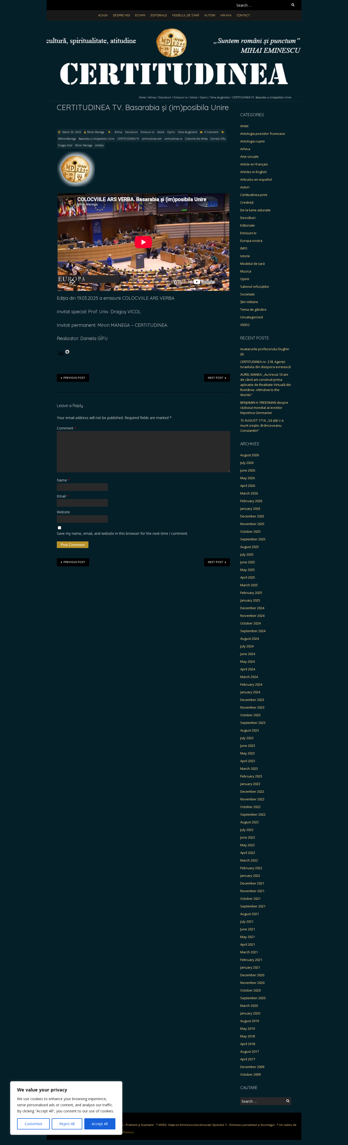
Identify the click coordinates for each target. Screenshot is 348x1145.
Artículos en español (256, 179)
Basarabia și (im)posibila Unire (96, 138)
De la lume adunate (255, 210)
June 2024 (247, 654)
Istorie (193, 97)
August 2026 (249, 455)
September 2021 (252, 906)
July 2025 (246, 554)
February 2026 (251, 501)
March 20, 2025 (71, 132)
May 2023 (247, 753)
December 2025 (252, 516)
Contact (243, 15)
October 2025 (250, 531)
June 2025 (247, 562)
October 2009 (250, 1074)
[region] (66, 1108)
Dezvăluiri (164, 97)
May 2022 (247, 845)
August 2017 (249, 1051)
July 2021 (246, 921)
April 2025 (247, 577)
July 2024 (246, 646)
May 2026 (247, 478)
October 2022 (250, 806)
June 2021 (247, 929)
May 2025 (247, 569)
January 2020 (250, 1013)
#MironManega (67, 138)
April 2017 (247, 1059)
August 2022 (249, 822)
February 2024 (251, 684)
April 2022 (247, 852)
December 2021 (252, 883)
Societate (247, 294)
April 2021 (247, 944)
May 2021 (247, 936)
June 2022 (247, 837)
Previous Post (74, 378)
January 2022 (250, 875)
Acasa (103, 15)
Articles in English (253, 172)
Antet (244, 126)
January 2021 (250, 967)
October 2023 (250, 715)
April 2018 (247, 1044)
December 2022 (252, 791)
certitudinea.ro (173, 138)
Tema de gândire (220, 97)
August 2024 (249, 638)
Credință (246, 202)
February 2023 (251, 776)
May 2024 (247, 661)
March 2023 (249, 768)
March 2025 (249, 585)
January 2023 (250, 784)
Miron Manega (95, 132)
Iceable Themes (122, 1132)
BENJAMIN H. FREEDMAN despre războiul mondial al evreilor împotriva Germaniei (264, 407)
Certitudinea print (253, 194)
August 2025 (249, 546)
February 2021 (251, 959)
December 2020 (252, 975)
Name (63, 480)
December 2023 (252, 699)
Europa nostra (251, 240)
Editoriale (159, 15)
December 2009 (252, 1066)
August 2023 (249, 730)
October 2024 (250, 623)
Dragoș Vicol (65, 145)
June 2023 (247, 745)
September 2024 (252, 631)
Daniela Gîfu (218, 138)
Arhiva (226, 15)
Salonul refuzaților (254, 286)
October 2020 (250, 990)
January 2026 (250, 508)
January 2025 (250, 600)
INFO (243, 248)
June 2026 (247, 470)
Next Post (215, 378)
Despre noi (121, 15)
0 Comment (212, 132)
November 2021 (252, 891)
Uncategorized (251, 317)
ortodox (99, 145)
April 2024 (247, 669)
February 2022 (251, 868)
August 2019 (249, 1021)
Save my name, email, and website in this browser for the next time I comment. (122, 533)
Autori (209, 15)
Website (63, 512)
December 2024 (252, 608)
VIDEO (245, 324)
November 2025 (252, 524)
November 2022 (252, 799)
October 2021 (250, 898)
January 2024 (250, 692)
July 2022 (246, 829)
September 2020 (252, 998)
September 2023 (252, 722)
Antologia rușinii (252, 141)
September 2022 (252, 814)
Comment (66, 428)
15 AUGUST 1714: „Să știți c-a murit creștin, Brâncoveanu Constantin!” (262, 425)
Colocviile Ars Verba (196, 138)
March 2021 (249, 952)
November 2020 (252, 982)
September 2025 (252, 539)
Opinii (204, 97)
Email (63, 496)
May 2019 (247, 1028)
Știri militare (249, 302)
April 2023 (247, 761)
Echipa (140, 15)
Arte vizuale (249, 156)
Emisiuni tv (181, 97)
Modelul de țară (185, 15)
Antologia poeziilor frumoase (262, 133)
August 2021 (249, 914)
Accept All (100, 1123)
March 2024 (249, 676)
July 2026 (246, 462)
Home (142, 97)
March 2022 (249, 860)
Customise (33, 1123)
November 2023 (252, 707)
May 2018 (247, 1036)
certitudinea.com (152, 138)
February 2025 (251, 592)
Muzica (245, 271)
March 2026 (249, 493)
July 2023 (246, 738)
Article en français (254, 164)
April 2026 (247, 485)
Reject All (67, 1123)
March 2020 (249, 1005)
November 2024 (252, 615)
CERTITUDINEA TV (128, 138)
